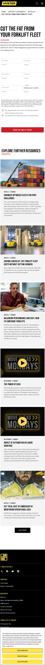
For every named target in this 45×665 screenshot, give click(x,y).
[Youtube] (12, 571)
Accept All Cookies (22, 661)
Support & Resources (17, 12)
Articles (31, 12)
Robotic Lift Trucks (6, 610)
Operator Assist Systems (7, 613)
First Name (5, 60)
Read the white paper (22, 130)
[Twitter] (1, 571)
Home (4, 12)
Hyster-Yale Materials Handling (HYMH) (11, 600)
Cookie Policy (9, 646)
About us (3, 597)
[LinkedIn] (18, 571)
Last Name (27, 60)
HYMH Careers (4, 603)
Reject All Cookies (22, 656)
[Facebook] (7, 571)
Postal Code (5, 87)
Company (26, 74)
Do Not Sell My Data (22, 650)
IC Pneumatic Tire (5, 624)
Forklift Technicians (6, 606)
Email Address (6, 74)
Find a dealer (4, 583)
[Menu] (42, 3)
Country (27, 85)
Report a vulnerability (6, 586)
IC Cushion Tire (4, 627)
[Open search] (37, 3)
